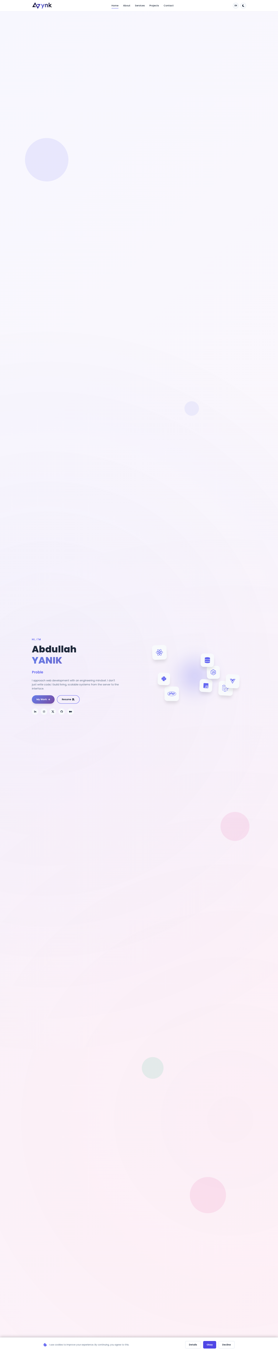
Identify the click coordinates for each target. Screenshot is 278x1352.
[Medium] (70, 711)
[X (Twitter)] (53, 711)
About (126, 5)
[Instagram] (44, 711)
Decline (226, 1344)
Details (193, 1344)
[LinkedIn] (35, 711)
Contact (169, 5)
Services (140, 5)
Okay (210, 1344)
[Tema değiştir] (243, 6)
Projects (154, 5)
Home (114, 5)
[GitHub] (61, 711)
